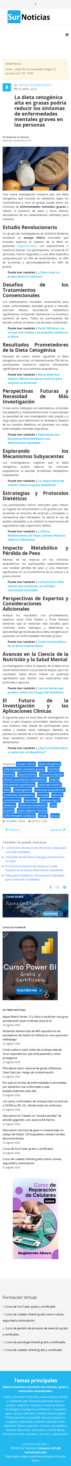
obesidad (30, 800)
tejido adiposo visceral (32, 810)
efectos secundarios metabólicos (25, 779)
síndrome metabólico (33, 805)
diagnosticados (27, 246)
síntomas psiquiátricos (49, 790)
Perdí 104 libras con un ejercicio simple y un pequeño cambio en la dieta (38, 332)
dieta (7, 790)
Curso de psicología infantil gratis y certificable (35, 1342)
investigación (22, 790)
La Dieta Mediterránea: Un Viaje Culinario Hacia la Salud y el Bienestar (36, 535)
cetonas (57, 795)
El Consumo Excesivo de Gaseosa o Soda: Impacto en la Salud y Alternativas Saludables (34, 868)
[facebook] (35, 4)
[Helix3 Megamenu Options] (66, 34)
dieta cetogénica (49, 764)
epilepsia (9, 805)
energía (43, 795)
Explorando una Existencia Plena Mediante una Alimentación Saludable (33, 439)
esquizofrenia (27, 774)
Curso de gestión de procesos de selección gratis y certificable (35, 1331)
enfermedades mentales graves (24, 769)
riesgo (43, 816)
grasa (55, 816)
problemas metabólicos (19, 795)
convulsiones (12, 800)
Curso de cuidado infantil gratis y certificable (33, 1350)
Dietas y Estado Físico (34, 85)
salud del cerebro (50, 785)
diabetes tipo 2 (50, 800)
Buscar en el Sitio (35, 1444)
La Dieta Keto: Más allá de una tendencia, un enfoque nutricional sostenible (36, 586)
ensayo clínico (26, 764)
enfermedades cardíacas (19, 816)
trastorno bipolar (51, 774)
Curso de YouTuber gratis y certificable (30, 1306)
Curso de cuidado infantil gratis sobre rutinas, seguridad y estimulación (33, 1317)
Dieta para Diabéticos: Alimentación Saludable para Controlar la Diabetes (34, 877)
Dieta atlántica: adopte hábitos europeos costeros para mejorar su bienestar (35, 379)
